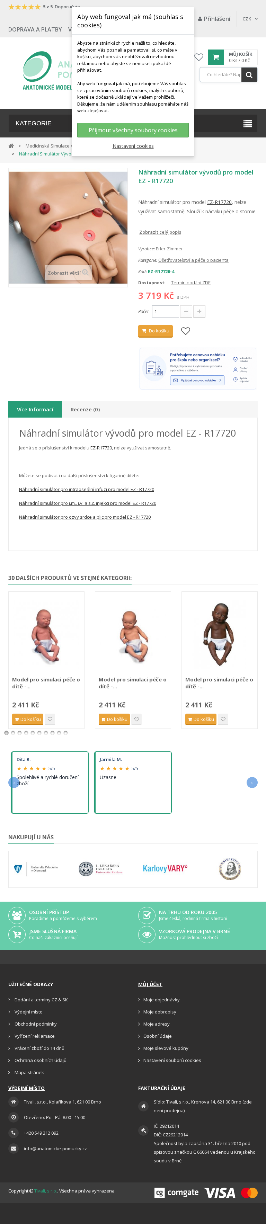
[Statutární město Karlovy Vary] (165, 869)
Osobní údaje (157, 1036)
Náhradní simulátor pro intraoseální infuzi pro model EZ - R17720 (86, 489)
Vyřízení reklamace (34, 1036)
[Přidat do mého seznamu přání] (186, 331)
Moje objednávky (161, 1000)
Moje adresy (156, 1024)
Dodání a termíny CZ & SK (41, 1000)
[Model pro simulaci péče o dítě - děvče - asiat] (133, 634)
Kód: (142, 271)
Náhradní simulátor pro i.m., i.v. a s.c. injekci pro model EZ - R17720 (87, 503)
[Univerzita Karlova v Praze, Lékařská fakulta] (101, 869)
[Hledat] (249, 75)
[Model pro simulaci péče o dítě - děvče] (46, 634)
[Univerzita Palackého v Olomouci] (36, 869)
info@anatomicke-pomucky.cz (55, 1148)
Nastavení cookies (133, 146)
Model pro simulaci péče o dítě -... (46, 683)
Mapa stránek (29, 1072)
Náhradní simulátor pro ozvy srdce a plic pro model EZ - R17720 (85, 517)
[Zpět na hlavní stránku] (11, 145)
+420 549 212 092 (41, 1133)
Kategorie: (147, 260)
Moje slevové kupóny (165, 1048)
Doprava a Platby (35, 29)
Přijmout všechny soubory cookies (133, 130)
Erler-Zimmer (169, 248)
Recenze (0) (85, 409)
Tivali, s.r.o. (45, 1191)
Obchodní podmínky (35, 1024)
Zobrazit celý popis (143, 232)
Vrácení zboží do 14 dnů (39, 1048)
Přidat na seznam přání (50, 719)
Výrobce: (146, 248)
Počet (143, 311)
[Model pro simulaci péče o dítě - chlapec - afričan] (219, 634)
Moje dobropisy (159, 1012)
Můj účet (150, 984)
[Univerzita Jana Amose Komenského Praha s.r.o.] (230, 869)
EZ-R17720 (219, 202)
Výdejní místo (28, 1012)
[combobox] (228, 75)
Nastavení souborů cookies (172, 1060)
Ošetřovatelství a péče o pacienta (193, 260)
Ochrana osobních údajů (40, 1060)
